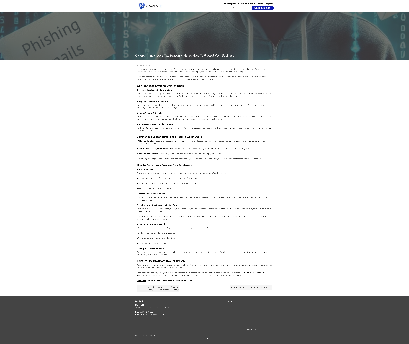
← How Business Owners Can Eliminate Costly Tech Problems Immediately (160, 288)
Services (210, 8)
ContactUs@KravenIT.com (153, 314)
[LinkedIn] (207, 338)
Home (201, 8)
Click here (141, 280)
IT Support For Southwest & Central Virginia (248, 3)
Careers (244, 8)
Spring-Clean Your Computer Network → (249, 287)
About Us (221, 8)
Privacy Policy (251, 329)
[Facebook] (201, 338)
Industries (233, 8)
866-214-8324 (264, 8)
